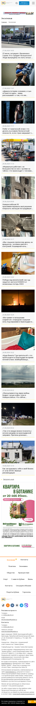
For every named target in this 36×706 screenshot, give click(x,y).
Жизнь (30, 579)
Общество (11, 573)
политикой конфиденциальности (23, 694)
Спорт (5, 579)
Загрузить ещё (8, 479)
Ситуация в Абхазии (23, 586)
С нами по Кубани (17, 579)
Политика (12, 566)
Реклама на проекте (9, 610)
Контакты (24, 560)
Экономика (23, 566)
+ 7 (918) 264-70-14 (7, 615)
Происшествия (23, 573)
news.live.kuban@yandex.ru (9, 631)
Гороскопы (27, 592)
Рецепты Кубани (13, 592)
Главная (4, 22)
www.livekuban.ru (6, 663)
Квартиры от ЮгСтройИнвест (24, 3)
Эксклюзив (11, 560)
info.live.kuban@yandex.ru (9, 619)
